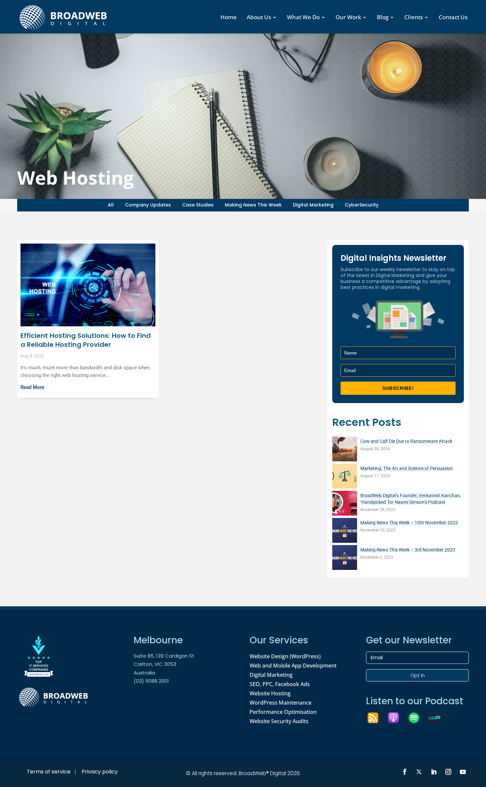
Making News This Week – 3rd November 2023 (407, 549)
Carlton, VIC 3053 (155, 664)
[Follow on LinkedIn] (434, 772)
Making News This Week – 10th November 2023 (409, 522)
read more (32, 387)
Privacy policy (100, 771)
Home (229, 17)
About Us (259, 17)
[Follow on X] (419, 772)
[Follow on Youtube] (463, 772)
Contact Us (453, 17)
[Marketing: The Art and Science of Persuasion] (344, 477)
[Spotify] (417, 718)
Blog (382, 17)
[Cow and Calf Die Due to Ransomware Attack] (344, 450)
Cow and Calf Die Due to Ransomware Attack (406, 441)
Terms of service (48, 771)
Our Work (348, 17)
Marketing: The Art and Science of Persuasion (406, 468)
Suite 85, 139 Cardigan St (164, 655)
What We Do (303, 17)
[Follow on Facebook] (405, 772)
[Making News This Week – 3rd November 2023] (344, 558)
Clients (413, 17)
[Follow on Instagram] (448, 772)
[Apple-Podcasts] (396, 718)
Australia (144, 672)
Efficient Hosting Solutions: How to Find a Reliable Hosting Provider (85, 340)
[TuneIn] (437, 718)
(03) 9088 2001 (151, 680)
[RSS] (376, 718)
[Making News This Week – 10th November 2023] (344, 531)
